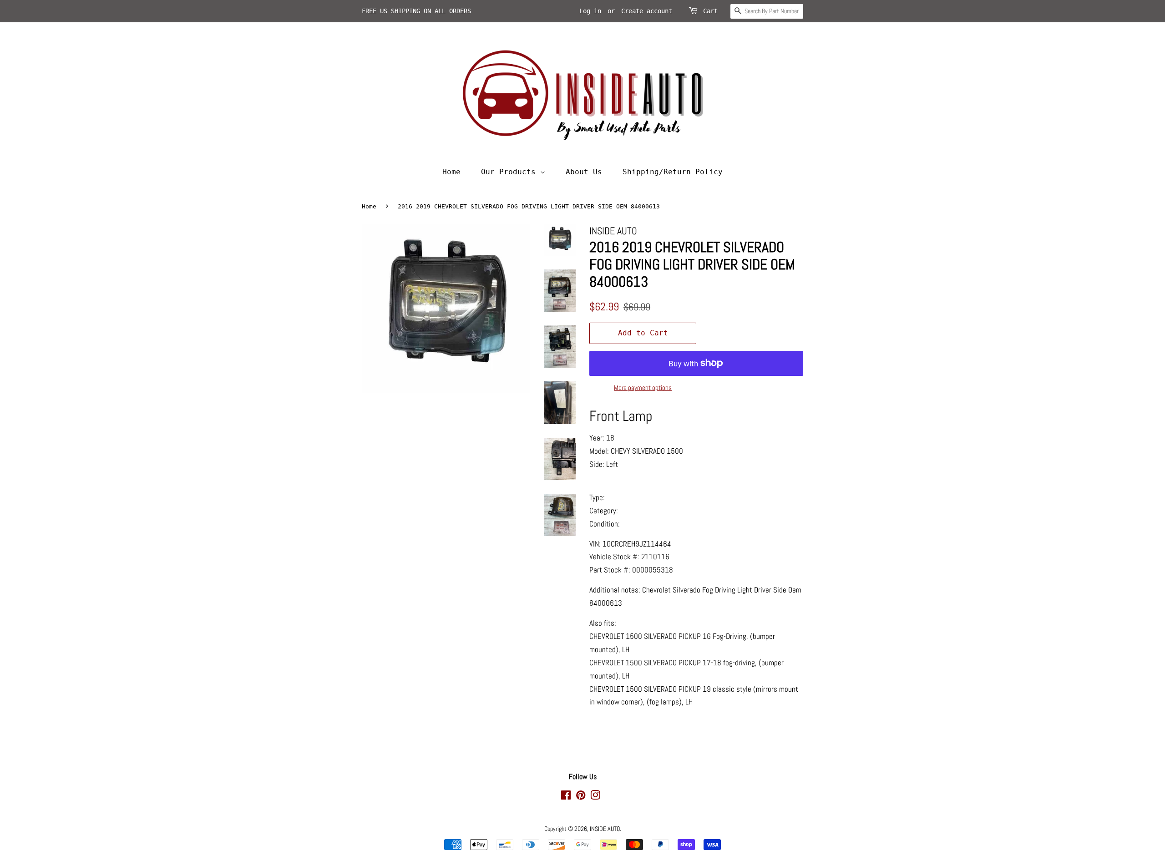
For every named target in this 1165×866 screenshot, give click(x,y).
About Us (584, 171)
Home (451, 171)
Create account (646, 11)
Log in (590, 11)
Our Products (510, 171)
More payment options (643, 387)
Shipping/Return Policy (673, 171)
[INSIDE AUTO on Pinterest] (581, 797)
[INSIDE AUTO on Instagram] (595, 797)
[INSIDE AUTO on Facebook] (566, 797)
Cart (710, 11)
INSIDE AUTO (605, 829)
